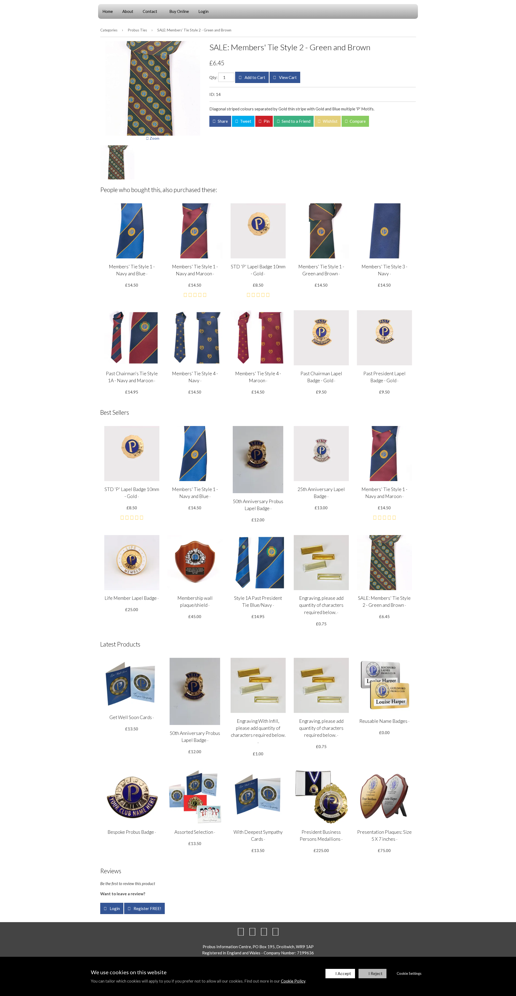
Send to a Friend (295, 121)
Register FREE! (147, 908)
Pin (266, 121)
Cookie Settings (409, 973)
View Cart (287, 77)
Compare (357, 121)
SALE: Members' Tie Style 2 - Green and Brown (194, 30)
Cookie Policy (293, 981)
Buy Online (179, 11)
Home (107, 11)
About (127, 11)
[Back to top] (264, 931)
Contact (150, 11)
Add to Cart (254, 77)
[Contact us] (275, 931)
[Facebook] (240, 931)
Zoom (154, 138)
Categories (108, 30)
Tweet (245, 121)
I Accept (343, 973)
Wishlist (330, 121)
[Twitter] (252, 931)
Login (203, 11)
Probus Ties (137, 30)
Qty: (213, 77)
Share (222, 121)
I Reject (375, 973)
